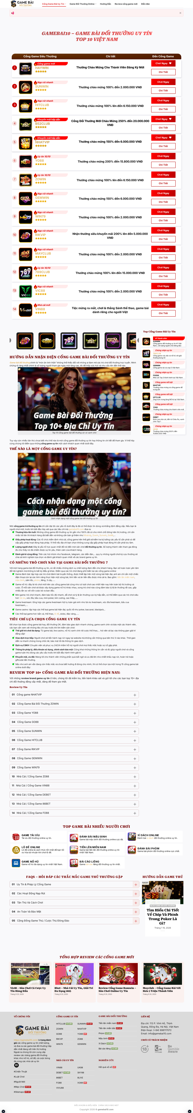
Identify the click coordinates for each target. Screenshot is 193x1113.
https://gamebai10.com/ (26, 1040)
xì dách (150, 838)
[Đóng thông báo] (180, 13)
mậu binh (19, 580)
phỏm (37, 580)
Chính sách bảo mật (108, 1105)
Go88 (110, 535)
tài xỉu (22, 598)
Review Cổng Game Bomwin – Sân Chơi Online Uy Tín (117, 990)
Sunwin (103, 535)
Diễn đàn (145, 4)
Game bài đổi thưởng (20, 362)
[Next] (180, 911)
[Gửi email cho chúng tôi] (16, 1065)
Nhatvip (87, 535)
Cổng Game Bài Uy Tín (53, 4)
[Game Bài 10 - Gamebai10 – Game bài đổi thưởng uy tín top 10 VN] (24, 4)
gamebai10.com (76, 529)
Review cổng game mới (126, 4)
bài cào (89, 864)
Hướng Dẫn (105, 4)
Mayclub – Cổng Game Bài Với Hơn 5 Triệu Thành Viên (162, 990)
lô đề (56, 614)
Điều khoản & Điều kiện (85, 1105)
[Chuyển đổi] (135, 694)
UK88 (155, 429)
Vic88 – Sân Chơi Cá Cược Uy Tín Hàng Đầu (28, 990)
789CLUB (157, 353)
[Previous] (145, 911)
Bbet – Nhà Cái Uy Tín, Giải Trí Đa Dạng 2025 (74, 990)
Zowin (95, 535)
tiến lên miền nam (125, 577)
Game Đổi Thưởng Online (82, 4)
